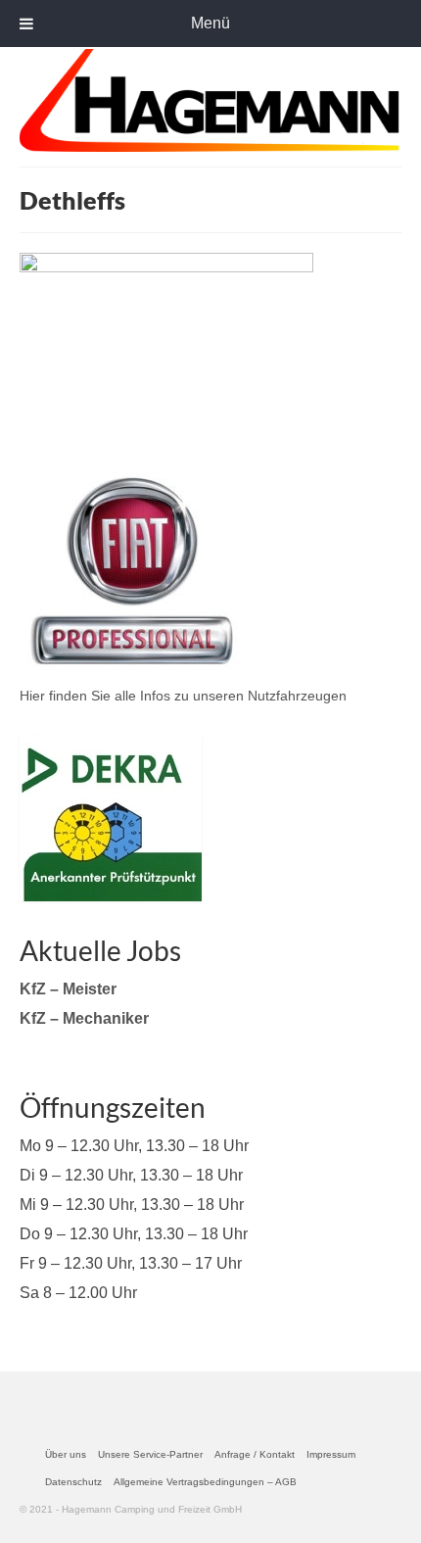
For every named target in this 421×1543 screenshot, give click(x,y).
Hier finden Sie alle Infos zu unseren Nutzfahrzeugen (183, 695)
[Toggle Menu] (26, 23)
